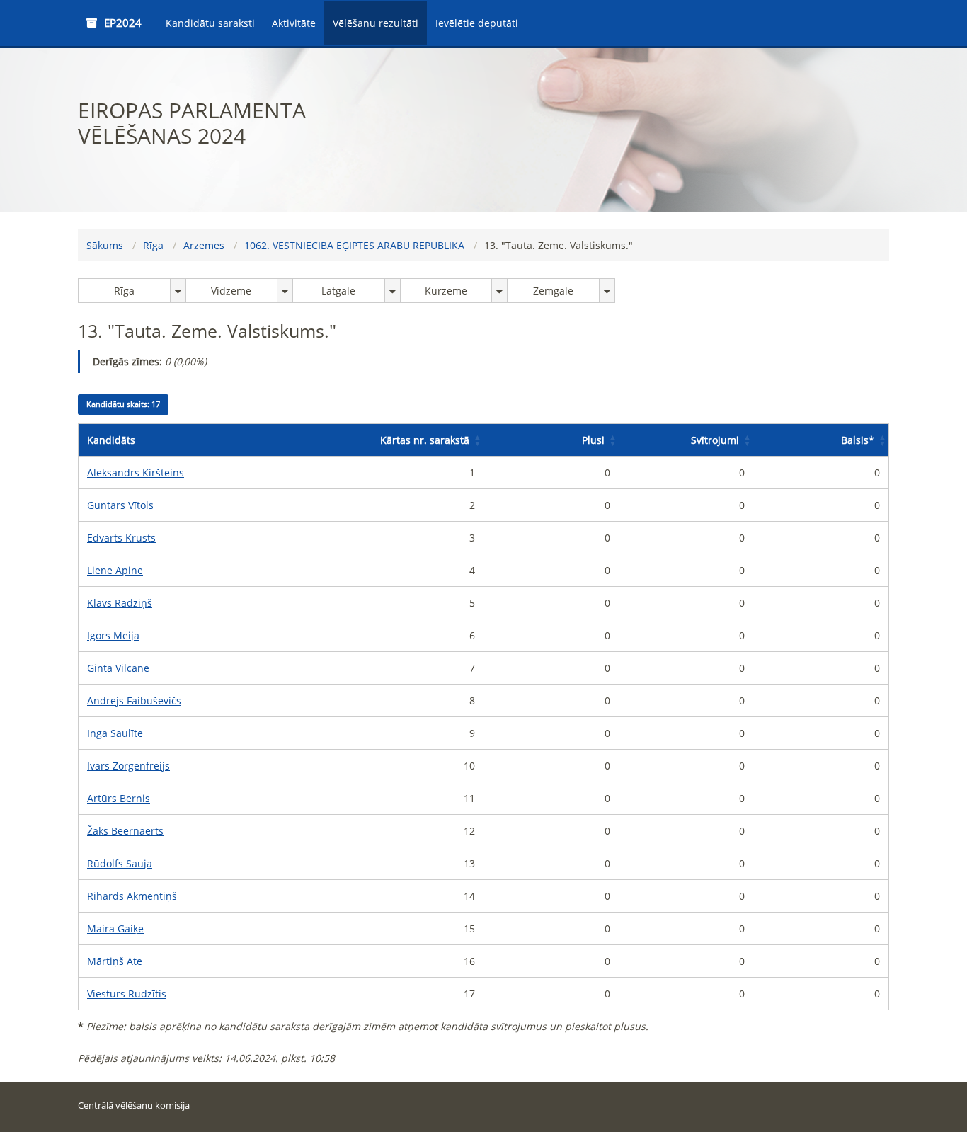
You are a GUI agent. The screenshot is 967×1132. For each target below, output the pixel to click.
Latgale (338, 290)
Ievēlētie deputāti (476, 23)
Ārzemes (203, 245)
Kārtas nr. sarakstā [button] (424, 440)
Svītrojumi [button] (715, 440)
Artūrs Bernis (118, 798)
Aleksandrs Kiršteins (135, 472)
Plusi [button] (593, 440)
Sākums (104, 245)
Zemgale (553, 290)
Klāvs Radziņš (119, 603)
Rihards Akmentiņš (132, 896)
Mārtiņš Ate (114, 961)
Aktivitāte (294, 23)
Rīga (153, 245)
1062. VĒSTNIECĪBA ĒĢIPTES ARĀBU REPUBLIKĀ (354, 245)
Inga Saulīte (115, 733)
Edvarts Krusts (121, 537)
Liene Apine (115, 570)
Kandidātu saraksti (210, 23)
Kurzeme (446, 290)
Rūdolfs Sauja (119, 863)
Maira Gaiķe (115, 928)
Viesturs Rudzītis (126, 993)
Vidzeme (231, 290)
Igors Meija (113, 635)
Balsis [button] (857, 440)
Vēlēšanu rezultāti (375, 23)
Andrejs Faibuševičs (134, 700)
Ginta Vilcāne (118, 668)
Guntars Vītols (120, 505)
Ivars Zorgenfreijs (128, 765)
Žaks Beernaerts (125, 830)
